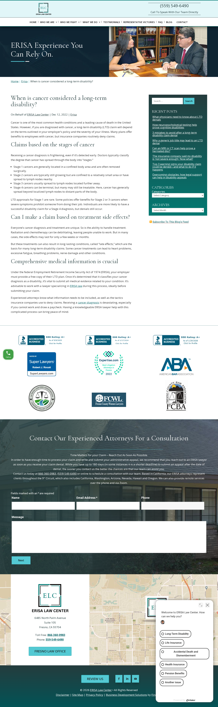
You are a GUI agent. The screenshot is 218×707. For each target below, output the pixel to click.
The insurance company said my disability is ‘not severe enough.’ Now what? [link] (177, 157)
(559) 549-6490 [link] (174, 5)
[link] (44, 9)
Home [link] (33, 22)
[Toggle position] (200, 605)
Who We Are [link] (47, 22)
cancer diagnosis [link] (88, 302)
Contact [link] (182, 22)
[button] (118, 679)
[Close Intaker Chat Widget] (207, 605)
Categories (158, 191)
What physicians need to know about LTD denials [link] (177, 118)
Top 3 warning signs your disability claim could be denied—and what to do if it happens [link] (176, 166)
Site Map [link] (77, 695)
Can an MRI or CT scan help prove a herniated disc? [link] (173, 150)
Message (18, 517)
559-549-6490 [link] (55, 639)
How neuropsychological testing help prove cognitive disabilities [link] (174, 126)
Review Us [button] (95, 679)
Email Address (86, 497)
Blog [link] (169, 22)
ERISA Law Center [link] (38, 114)
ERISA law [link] (76, 286)
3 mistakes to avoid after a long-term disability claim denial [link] (174, 134)
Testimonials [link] (111, 22)
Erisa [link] (73, 114)
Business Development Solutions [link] (126, 695)
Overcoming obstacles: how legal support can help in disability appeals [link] (177, 176)
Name (15, 497)
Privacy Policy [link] (94, 695)
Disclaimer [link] (62, 695)
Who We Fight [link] (68, 22)
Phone (145, 497)
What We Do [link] (90, 22)
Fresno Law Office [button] (50, 651)
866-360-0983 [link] (47, 473)
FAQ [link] (160, 22)
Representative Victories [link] (139, 22)
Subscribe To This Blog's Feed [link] (171, 221)
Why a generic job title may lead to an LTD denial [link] (177, 142)
